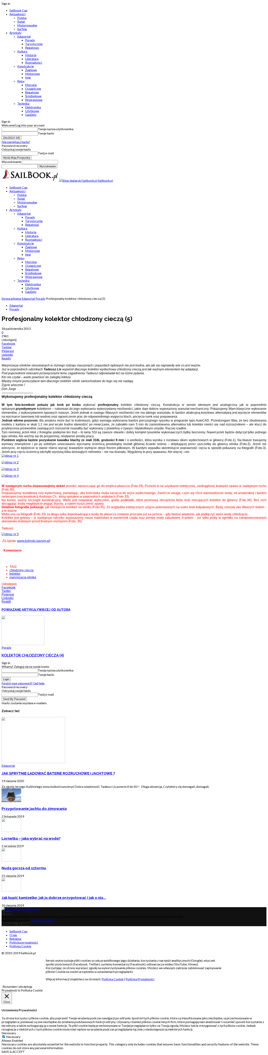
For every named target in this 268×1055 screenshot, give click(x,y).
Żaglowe (31, 70)
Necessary (13, 1037)
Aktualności (17, 14)
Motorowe (32, 73)
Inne (28, 77)
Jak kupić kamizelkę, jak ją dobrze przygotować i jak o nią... (54, 897)
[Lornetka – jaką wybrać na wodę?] (11, 830)
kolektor (14, 573)
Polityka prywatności (23, 942)
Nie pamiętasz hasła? (16, 142)
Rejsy (21, 81)
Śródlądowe (33, 96)
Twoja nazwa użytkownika (55, 129)
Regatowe (32, 92)
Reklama (15, 939)
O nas (13, 935)
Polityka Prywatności (140, 979)
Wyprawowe (33, 100)
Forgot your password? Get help (23, 683)
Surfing (22, 29)
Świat (21, 21)
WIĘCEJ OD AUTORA (54, 610)
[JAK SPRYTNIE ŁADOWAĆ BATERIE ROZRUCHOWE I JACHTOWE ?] (33, 762)
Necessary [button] (9, 1033)
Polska (21, 18)
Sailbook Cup (18, 10)
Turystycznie (34, 44)
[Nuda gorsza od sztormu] (11, 860)
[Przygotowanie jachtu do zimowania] (11, 801)
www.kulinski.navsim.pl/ (33, 540)
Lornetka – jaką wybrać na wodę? (31, 838)
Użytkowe (32, 111)
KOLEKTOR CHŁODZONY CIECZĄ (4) (33, 655)
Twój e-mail (46, 153)
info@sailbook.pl (42, 920)
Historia (30, 55)
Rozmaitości (33, 62)
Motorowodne (27, 25)
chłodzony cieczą (21, 570)
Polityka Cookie (20, 946)
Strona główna (11, 298)
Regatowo (32, 47)
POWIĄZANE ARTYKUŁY (20, 610)
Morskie (31, 85)
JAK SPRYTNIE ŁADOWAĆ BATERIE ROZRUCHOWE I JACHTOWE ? (58, 773)
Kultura (22, 51)
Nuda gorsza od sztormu (24, 868)
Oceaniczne (33, 88)
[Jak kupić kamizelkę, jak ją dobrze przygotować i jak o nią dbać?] (11, 890)
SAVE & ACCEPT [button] (13, 1051)
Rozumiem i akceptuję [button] (17, 986)
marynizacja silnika (22, 577)
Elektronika (33, 107)
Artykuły (15, 33)
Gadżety (30, 114)
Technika (23, 103)
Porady (30, 40)
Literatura (31, 59)
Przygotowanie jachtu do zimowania (34, 808)
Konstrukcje (25, 66)
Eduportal (24, 36)
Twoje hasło (46, 133)
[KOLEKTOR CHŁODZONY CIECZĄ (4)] (23, 644)
